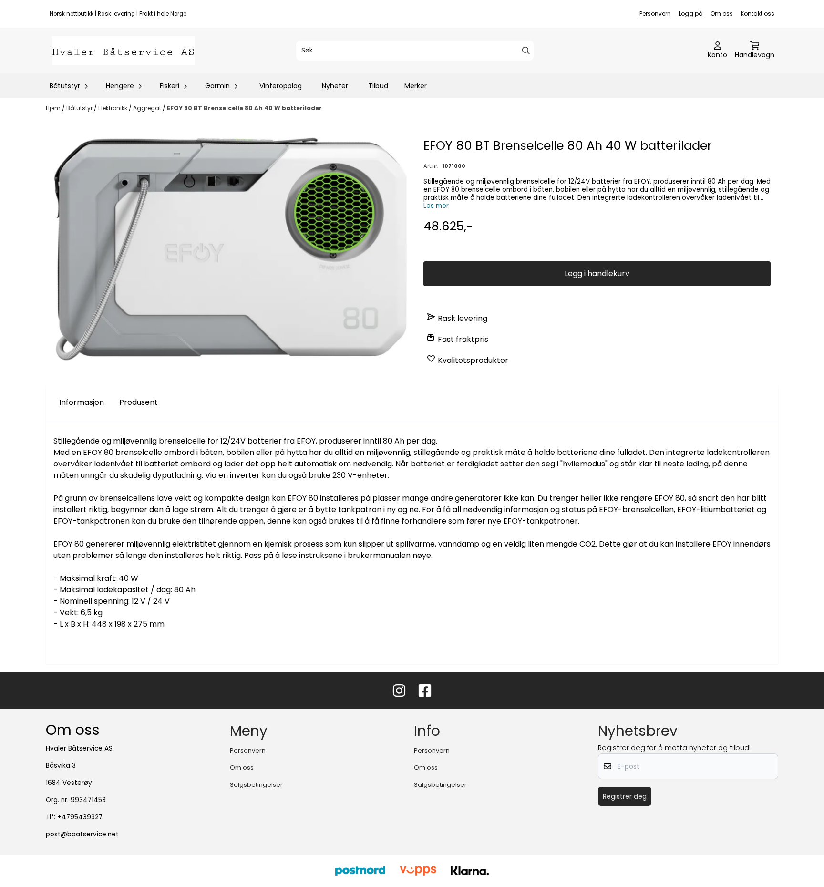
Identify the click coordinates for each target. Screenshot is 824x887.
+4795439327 (80, 817)
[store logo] (123, 50)
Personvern (655, 14)
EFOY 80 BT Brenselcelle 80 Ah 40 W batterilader (244, 108)
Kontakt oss (757, 14)
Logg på (691, 14)
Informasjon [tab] (81, 402)
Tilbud (378, 86)
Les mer (436, 206)
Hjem (54, 108)
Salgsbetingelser (256, 785)
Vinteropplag (280, 86)
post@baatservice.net (82, 834)
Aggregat (148, 108)
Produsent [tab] (138, 402)
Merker (415, 86)
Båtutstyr (80, 108)
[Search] (526, 50)
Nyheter (335, 86)
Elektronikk (113, 108)
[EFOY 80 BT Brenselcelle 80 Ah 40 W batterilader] (227, 249)
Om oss (722, 14)
